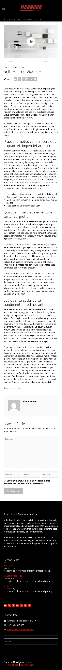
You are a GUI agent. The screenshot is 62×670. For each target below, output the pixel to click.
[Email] (15, 79)
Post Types (17, 388)
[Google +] (21, 605)
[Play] (6, 62)
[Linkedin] (31, 79)
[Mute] (52, 62)
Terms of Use (11, 664)
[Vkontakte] (35, 79)
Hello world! (9, 565)
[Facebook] (23, 79)
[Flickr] (17, 605)
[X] (19, 79)
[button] (31, 41)
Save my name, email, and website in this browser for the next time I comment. (27, 482)
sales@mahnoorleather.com (20, 629)
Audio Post (9, 586)
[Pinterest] (27, 79)
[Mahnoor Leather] (31, 7)
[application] (31, 41)
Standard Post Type (13, 575)
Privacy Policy (27, 664)
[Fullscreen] (56, 62)
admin (7, 388)
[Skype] (29, 605)
